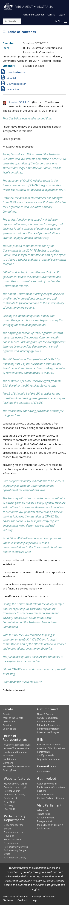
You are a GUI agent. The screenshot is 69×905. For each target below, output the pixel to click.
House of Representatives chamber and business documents (17, 752)
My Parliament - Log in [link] (15, 783)
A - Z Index (9, 801)
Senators (7, 725)
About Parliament (46, 721)
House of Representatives (17, 744)
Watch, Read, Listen (47, 717)
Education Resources (48, 725)
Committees (43, 771)
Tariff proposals (45, 755)
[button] (61, 21)
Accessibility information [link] (15, 896)
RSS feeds (9, 808)
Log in (62, 14)
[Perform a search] (5, 21)
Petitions (42, 790)
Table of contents (20, 32)
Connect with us (45, 794)
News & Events (45, 714)
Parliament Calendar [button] (33, 14)
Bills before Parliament (49, 744)
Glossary (8, 805)
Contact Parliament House (51, 798)
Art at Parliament (45, 817)
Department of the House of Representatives (14, 836)
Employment (10, 798)
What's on (42, 810)
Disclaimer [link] (8, 900)
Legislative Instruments (49, 759)
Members (8, 762)
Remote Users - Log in (15, 787)
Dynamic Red (9, 721)
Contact (51, 14)
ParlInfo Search (12, 790)
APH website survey (14, 794)
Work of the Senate (13, 717)
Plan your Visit (44, 821)
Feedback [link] (23, 900)
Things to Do (43, 813)
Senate (6, 714)
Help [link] (34, 900)
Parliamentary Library (48, 728)
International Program (48, 732)
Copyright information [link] (43, 896)
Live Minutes (9, 759)
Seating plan (9, 728)
